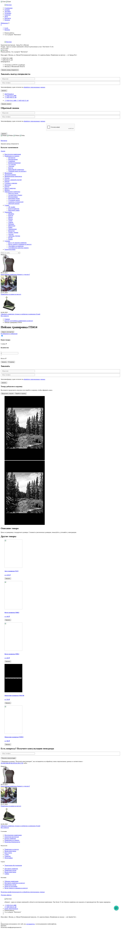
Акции (3, 151)
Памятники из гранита (12, 156)
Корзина (7, 20)
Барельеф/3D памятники (16, 169)
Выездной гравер (13, 210)
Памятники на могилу (12, 849)
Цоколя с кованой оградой (13, 180)
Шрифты (11, 214)
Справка (7, 241)
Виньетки (11, 231)
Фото (6, 16)
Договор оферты (6, 895)
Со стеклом (12, 164)
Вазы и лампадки (10, 188)
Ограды (7, 178)
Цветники (8, 185)
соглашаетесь (30, 924)
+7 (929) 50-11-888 (10, 95)
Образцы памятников (11, 881)
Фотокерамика (13, 197)
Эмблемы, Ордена (14, 236)
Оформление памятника (12, 191)
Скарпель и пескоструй (15, 202)
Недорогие (11, 157)
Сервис (7, 205)
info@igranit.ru (9, 94)
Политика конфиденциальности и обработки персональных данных (23, 892)
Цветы (10, 217)
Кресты (10, 168)
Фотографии (9, 858)
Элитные (11, 166)
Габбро (7, 874)
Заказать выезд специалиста (10, 70)
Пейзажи (11, 224)
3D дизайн (11, 207)
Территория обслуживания (13, 865)
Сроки (7, 854)
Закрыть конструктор (8, 332)
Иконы (10, 219)
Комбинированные (14, 163)
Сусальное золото (14, 200)
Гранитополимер (10, 249)
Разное (10, 239)
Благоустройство (13, 208)
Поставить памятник (11, 868)
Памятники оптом (10, 870)
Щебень (7, 190)
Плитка (7, 186)
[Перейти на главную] (60, 5)
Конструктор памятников (13, 154)
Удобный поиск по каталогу (17, 171)
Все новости (5, 316)
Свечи (10, 220)
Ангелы (10, 234)
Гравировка (8, 212)
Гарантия (7, 15)
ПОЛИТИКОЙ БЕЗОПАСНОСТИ (12, 763)
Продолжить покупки (7, 393)
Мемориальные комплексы (13, 176)
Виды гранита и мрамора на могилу (20, 244)
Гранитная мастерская (12, 837)
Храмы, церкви (13, 232)
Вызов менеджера (10, 851)
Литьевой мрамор (10, 174)
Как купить (8, 853)
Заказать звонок (6, 104)
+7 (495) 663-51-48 (10, 97)
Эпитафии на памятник (16, 246)
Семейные (11, 161)
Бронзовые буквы (14, 198)
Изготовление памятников (13, 835)
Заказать (4, 362)
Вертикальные (13, 159)
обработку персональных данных (34, 87)
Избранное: (4, 23)
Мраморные (8, 173)
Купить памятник (10, 838)
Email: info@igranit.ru (11, 908)
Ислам (10, 237)
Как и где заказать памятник (17, 242)
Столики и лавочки (11, 183)
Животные (11, 225)
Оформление (12, 229)
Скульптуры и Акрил (15, 195)
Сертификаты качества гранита (18, 248)
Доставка (7, 11)
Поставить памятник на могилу (15, 883)
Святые (10, 222)
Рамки (10, 227)
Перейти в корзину (20, 393)
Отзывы (7, 9)
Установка (8, 13)
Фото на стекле (13, 193)
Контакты (8, 18)
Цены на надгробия (11, 886)
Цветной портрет (13, 203)
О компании (8, 8)
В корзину (11, 362)
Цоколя (7, 181)
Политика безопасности (12, 842)
